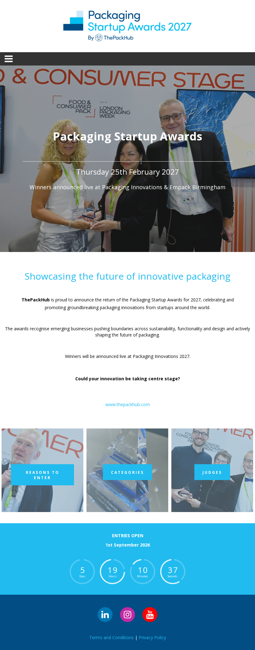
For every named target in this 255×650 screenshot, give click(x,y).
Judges (212, 472)
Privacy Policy (152, 637)
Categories (127, 472)
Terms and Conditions (111, 637)
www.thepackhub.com (127, 404)
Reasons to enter (42, 475)
